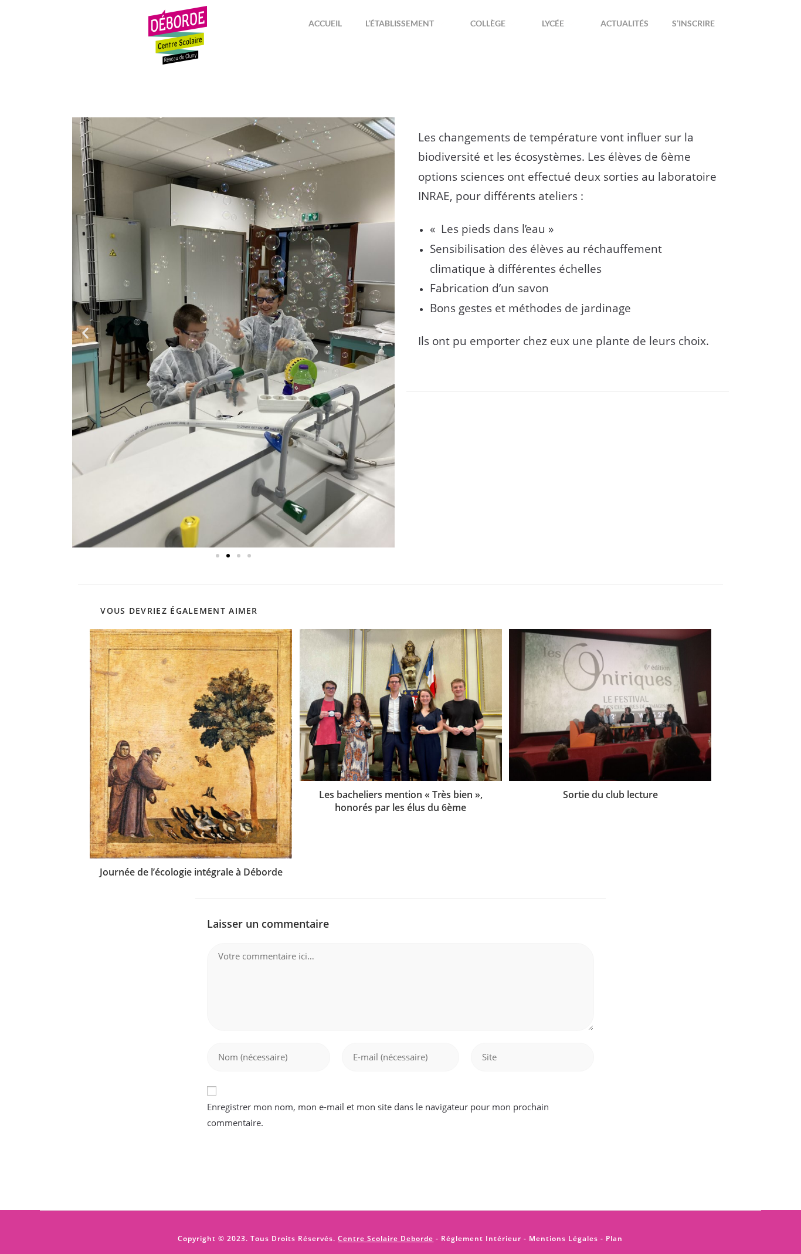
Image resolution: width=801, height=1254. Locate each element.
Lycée (553, 23)
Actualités (624, 23)
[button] (85, 332)
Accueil (325, 23)
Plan (613, 1238)
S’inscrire (693, 23)
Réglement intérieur (481, 1238)
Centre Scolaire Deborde (385, 1238)
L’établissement (399, 23)
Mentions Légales (563, 1238)
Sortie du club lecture (610, 794)
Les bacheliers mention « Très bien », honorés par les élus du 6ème (401, 801)
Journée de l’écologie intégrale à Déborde (191, 872)
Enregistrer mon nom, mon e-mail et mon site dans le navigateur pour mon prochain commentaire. (378, 1114)
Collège (487, 23)
